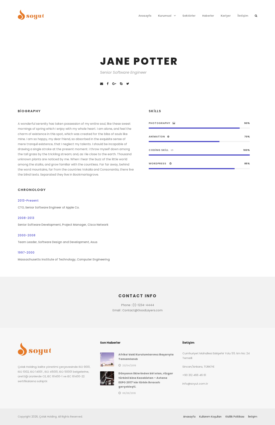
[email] (101, 84)
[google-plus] (114, 84)
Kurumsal (164, 15)
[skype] (121, 84)
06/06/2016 (129, 393)
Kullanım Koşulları (210, 416)
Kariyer (226, 15)
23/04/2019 (129, 365)
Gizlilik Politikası (234, 416)
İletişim (242, 15)
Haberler (208, 15)
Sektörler (188, 15)
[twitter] (127, 84)
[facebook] (108, 84)
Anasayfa (144, 15)
